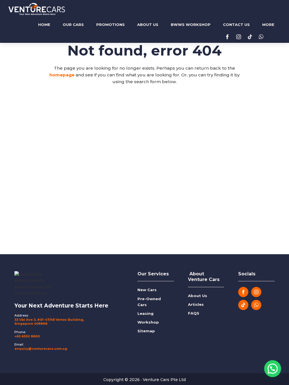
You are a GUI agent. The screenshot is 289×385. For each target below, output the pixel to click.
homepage (62, 75)
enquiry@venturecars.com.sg (40, 349)
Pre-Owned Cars (149, 302)
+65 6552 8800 (27, 336)
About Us (197, 295)
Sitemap (146, 331)
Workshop (148, 322)
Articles (196, 304)
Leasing (145, 313)
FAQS (193, 313)
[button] (272, 368)
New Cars (147, 289)
